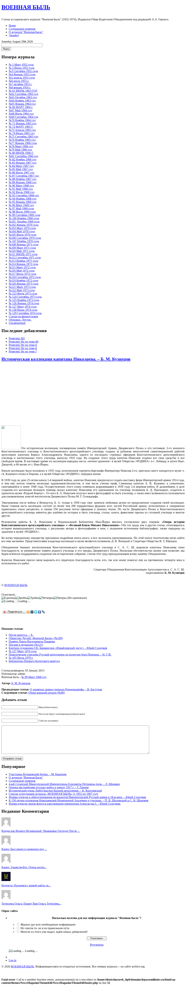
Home (12, 25)
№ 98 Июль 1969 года (22, 211)
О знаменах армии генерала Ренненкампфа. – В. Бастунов (66, 689)
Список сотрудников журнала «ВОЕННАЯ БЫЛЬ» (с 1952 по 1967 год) (53, 793)
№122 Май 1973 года (22, 290)
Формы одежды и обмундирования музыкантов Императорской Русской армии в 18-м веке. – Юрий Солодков (77, 797)
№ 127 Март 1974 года (23, 306)
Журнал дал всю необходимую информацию (48, 924)
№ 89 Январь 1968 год (22, 182)
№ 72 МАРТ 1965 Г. (21, 126)
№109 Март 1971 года (22, 247)
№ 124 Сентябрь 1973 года (25, 296)
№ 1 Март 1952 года (21, 64)
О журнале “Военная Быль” (26, 32)
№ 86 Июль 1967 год (21, 172)
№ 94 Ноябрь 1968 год (22, 198)
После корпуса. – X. (21, 634)
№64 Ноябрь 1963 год (22, 100)
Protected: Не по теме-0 (23, 344)
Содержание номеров (22, 28)
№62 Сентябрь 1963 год (23, 94)
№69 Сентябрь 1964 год (23, 116)
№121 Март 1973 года (22, 287)
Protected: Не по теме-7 (23, 351)
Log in (12, 960)
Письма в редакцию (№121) (26, 644)
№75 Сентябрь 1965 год (23, 136)
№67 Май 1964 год (20, 110)
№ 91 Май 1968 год (21, 188)
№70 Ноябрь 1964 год (22, 120)
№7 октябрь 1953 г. (20, 84)
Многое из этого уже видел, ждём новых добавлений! (54, 931)
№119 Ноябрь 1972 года (23, 280)
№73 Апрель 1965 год (22, 130)
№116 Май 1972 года (22, 270)
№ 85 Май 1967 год (21, 169)
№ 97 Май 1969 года (21, 208)
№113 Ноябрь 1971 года (23, 260)
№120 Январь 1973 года (23, 283)
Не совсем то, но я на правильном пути (45, 928)
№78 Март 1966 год (21, 146)
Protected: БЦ (17, 338)
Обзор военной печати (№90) (46, 692)
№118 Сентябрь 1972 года (25, 277)
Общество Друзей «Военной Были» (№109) (36, 638)
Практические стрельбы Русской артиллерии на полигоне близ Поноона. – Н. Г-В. (60, 654)
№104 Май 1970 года (22, 231)
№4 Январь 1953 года (22, 74)
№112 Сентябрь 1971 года (25, 257)
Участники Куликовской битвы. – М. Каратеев (37, 774)
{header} (14, 35)
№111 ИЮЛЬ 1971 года (23, 254)
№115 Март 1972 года (22, 267)
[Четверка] (46, 598)
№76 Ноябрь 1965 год (22, 139)
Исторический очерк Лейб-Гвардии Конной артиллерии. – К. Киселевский (55, 790)
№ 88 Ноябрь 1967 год (22, 179)
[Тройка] (33, 598)
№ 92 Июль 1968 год (21, 192)
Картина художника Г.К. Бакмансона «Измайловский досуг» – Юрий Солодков (58, 648)
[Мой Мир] (32, 612)
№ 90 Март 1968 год (21, 185)
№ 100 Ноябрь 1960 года (24, 218)
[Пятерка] (60, 598)
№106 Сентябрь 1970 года (25, 237)
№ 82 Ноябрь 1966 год (22, 159)
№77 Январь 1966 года (23, 143)
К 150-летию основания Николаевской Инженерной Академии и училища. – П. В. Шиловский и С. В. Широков (78, 800)
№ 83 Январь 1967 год (22, 162)
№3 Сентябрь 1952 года (23, 71)
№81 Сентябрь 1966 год (23, 156)
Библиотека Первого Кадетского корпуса (34, 661)
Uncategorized (17, 322)
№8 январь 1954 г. (20, 87)
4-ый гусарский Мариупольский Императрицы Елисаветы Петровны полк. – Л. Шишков (64, 784)
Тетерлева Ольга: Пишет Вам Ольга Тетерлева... (31, 903)
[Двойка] (21, 598)
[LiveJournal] (43, 612)
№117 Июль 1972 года (22, 273)
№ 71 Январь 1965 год (22, 123)
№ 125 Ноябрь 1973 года (24, 300)
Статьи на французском (23, 316)
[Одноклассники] (28, 612)
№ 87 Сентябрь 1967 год (24, 175)
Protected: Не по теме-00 (23, 341)
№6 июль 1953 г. (19, 80)
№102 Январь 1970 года (23, 224)
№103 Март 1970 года (22, 228)
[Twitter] (36, 612)
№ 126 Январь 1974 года (24, 303)
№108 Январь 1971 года (23, 244)
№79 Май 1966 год (20, 149)
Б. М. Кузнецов (20, 683)
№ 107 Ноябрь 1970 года (24, 241)
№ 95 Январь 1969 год (22, 201)
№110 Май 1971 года (22, 251)
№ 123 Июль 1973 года (23, 293)
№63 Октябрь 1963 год (23, 97)
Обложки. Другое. (20, 319)
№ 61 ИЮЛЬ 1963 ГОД (23, 90)
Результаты (97, 944)
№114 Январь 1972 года (23, 264)
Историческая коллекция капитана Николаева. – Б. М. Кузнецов (65, 359)
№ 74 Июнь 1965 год (22, 133)
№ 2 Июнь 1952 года (21, 67)
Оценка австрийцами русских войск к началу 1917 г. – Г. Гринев (49, 787)
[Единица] (8, 598)
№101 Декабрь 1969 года (24, 221)
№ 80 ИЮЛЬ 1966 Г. (21, 152)
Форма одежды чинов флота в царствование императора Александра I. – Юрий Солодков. (65, 803)
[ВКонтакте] (40, 612)
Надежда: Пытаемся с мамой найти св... (26, 885)
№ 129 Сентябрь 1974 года (25, 313)
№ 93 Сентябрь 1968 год (24, 195)
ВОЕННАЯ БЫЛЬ (25, 7)
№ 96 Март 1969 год (21, 205)
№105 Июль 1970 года (22, 234)
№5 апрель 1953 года (22, 77)
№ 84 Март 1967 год (21, 166)
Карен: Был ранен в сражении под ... (24, 849)
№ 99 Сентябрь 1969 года (24, 215)
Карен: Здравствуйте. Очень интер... (23, 867)
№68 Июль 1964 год (21, 113)
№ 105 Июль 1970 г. (21, 657)
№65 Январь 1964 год (22, 103)
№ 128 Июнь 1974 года (23, 309)
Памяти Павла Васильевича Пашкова (32, 641)
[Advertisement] (93, 393)
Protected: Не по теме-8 (23, 348)
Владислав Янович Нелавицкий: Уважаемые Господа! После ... (40, 830)
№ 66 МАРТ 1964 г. (21, 107)
